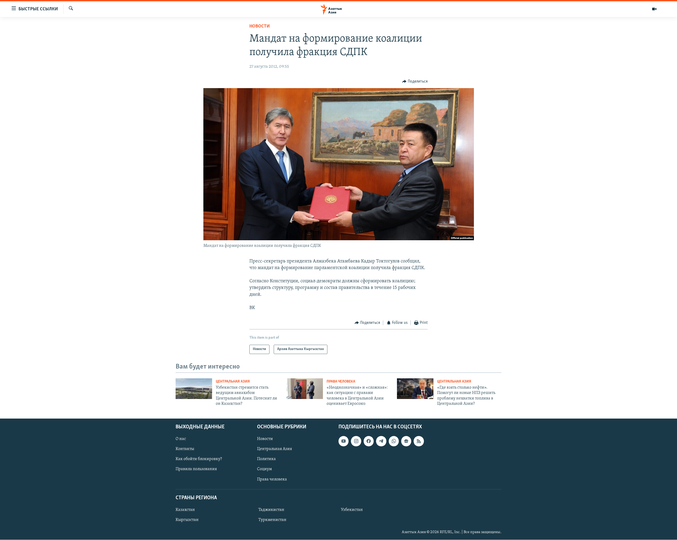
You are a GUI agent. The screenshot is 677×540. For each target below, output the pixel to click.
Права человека (341, 382)
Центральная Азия (233, 382)
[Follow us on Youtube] (343, 441)
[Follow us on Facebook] (369, 441)
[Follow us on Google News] (406, 441)
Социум (264, 469)
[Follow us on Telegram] (381, 441)
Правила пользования (196, 469)
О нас (181, 439)
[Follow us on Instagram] (356, 441)
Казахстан (185, 510)
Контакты (185, 449)
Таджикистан (271, 510)
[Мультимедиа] (654, 9)
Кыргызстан (187, 520)
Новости (259, 26)
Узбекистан (352, 510)
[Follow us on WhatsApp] (394, 441)
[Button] (415, 81)
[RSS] (419, 441)
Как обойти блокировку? (199, 459)
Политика (266, 459)
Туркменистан (272, 520)
